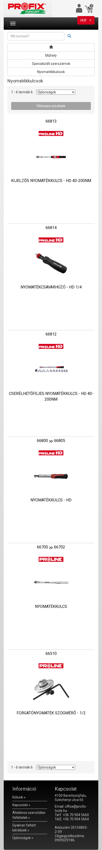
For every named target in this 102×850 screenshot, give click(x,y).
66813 (51, 121)
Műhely (51, 55)
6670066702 (51, 547)
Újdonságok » (22, 838)
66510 (51, 653)
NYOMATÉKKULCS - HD (51, 500)
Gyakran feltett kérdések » (24, 827)
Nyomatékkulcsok (51, 72)
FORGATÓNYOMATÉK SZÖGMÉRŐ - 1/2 (51, 713)
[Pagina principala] (51, 47)
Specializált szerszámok (51, 64)
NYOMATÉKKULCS (51, 606)
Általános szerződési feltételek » (28, 815)
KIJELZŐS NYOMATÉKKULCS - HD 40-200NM (51, 180)
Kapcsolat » (21, 805)
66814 (51, 227)
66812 (51, 334)
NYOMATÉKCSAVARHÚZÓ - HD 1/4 (51, 287)
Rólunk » (19, 797)
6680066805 (51, 440)
